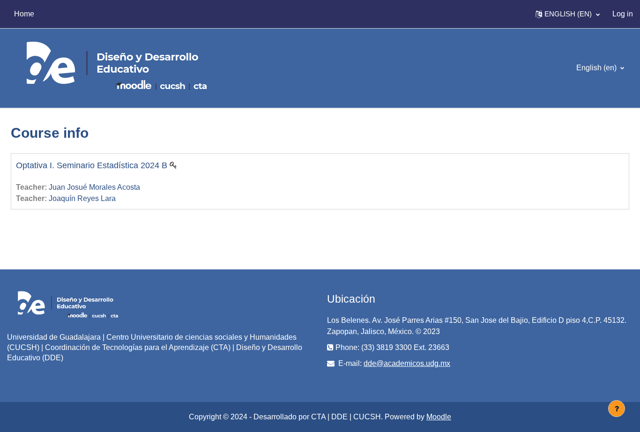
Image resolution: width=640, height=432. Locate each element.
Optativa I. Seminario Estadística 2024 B (91, 165)
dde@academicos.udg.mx (407, 363)
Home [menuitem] (24, 14)
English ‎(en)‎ (597, 68)
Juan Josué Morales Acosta (94, 187)
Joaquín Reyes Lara (82, 198)
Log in (622, 14)
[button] (568, 14)
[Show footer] (616, 408)
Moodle (438, 417)
